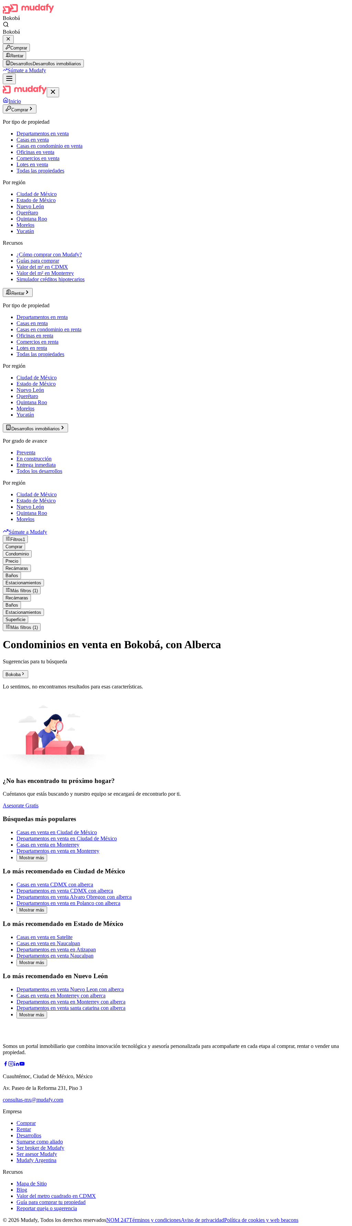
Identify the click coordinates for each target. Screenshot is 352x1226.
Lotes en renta (31, 348)
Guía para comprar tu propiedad (51, 1202)
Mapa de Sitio (31, 1183)
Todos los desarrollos (39, 471)
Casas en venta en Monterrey (47, 845)
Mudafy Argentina (36, 1160)
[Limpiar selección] (8, 39)
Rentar (16, 55)
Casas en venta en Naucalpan (48, 943)
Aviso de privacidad (202, 1220)
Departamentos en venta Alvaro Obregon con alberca (74, 897)
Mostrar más (31, 857)
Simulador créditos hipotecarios (50, 279)
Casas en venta (32, 140)
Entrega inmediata (36, 465)
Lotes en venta (32, 164)
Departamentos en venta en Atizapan (56, 949)
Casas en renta (32, 323)
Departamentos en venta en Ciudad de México (66, 838)
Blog (21, 1190)
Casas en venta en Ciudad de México (56, 832)
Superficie (15, 619)
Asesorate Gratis (20, 805)
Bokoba (13, 674)
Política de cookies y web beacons (261, 1220)
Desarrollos (28, 1135)
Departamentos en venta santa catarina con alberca (70, 1008)
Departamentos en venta (42, 133)
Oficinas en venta (35, 152)
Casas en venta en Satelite (44, 937)
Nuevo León (30, 206)
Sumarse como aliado (39, 1142)
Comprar (18, 48)
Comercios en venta (37, 158)
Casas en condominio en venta (49, 146)
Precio (12, 561)
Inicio (15, 101)
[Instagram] (11, 1065)
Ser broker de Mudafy (40, 1148)
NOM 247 (117, 1220)
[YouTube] (22, 1065)
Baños (12, 575)
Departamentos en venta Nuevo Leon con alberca (70, 989)
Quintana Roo (31, 219)
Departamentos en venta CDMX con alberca (64, 891)
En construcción (34, 459)
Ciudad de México (36, 194)
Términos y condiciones (155, 1220)
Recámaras (17, 568)
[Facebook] (5, 1065)
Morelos (25, 225)
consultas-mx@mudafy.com (33, 1100)
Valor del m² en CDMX (42, 267)
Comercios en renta (37, 342)
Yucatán (25, 231)
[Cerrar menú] (53, 92)
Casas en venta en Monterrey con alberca (61, 995)
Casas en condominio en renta (48, 329)
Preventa (25, 452)
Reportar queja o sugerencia (46, 1208)
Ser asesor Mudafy (36, 1154)
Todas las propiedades (40, 171)
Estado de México (36, 200)
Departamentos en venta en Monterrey (57, 851)
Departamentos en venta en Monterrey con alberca (70, 1002)
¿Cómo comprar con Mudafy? (49, 254)
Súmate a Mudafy (27, 70)
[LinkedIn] (16, 1065)
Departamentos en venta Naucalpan (55, 956)
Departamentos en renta (42, 317)
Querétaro (27, 213)
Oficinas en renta (34, 336)
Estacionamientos (23, 582)
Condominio (17, 553)
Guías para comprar (37, 261)
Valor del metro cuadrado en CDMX (56, 1196)
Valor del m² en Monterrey (45, 273)
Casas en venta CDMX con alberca (54, 884)
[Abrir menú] (9, 79)
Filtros (17, 539)
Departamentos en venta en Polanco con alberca (68, 903)
